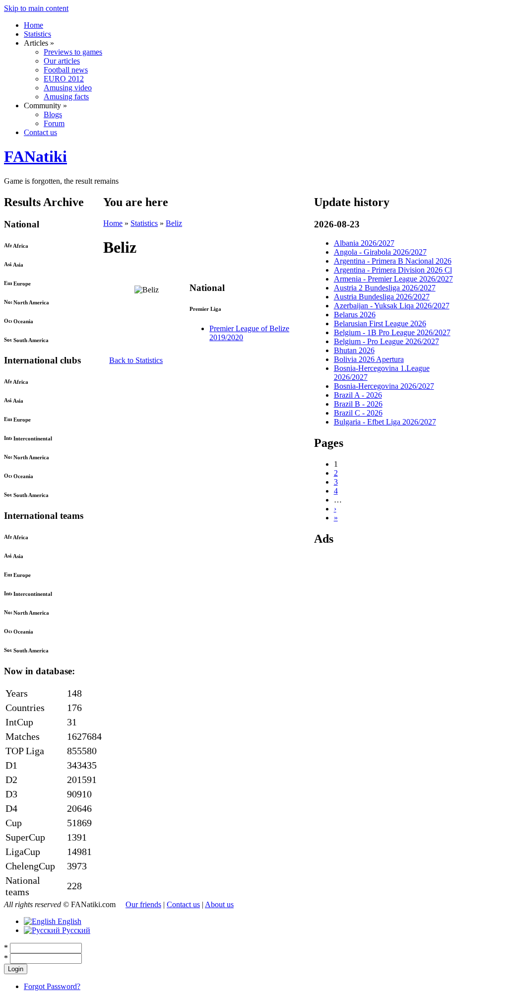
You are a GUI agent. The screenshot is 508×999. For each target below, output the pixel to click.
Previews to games (73, 52)
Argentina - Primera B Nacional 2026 (392, 261)
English (68, 921)
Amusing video (68, 87)
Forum (54, 123)
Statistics (37, 34)
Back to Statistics (136, 360)
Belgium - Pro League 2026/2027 (386, 341)
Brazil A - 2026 (358, 395)
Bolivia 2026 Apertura (369, 359)
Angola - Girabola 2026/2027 (380, 252)
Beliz (174, 223)
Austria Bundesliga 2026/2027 (382, 296)
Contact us (40, 132)
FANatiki (35, 156)
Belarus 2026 (355, 314)
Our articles (62, 61)
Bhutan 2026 (354, 350)
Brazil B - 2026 (358, 404)
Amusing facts (66, 96)
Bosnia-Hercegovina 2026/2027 (384, 386)
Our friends (143, 904)
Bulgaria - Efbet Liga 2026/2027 (385, 422)
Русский (75, 930)
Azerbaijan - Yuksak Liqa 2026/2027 (391, 305)
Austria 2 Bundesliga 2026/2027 (385, 288)
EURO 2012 (64, 78)
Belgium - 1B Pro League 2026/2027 (392, 332)
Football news (66, 70)
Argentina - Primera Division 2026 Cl (393, 270)
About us (219, 904)
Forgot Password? (52, 986)
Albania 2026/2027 (364, 243)
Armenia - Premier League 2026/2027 (393, 279)
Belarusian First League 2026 (380, 323)
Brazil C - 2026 (358, 413)
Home (33, 25)
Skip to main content (36, 8)
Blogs (53, 114)
